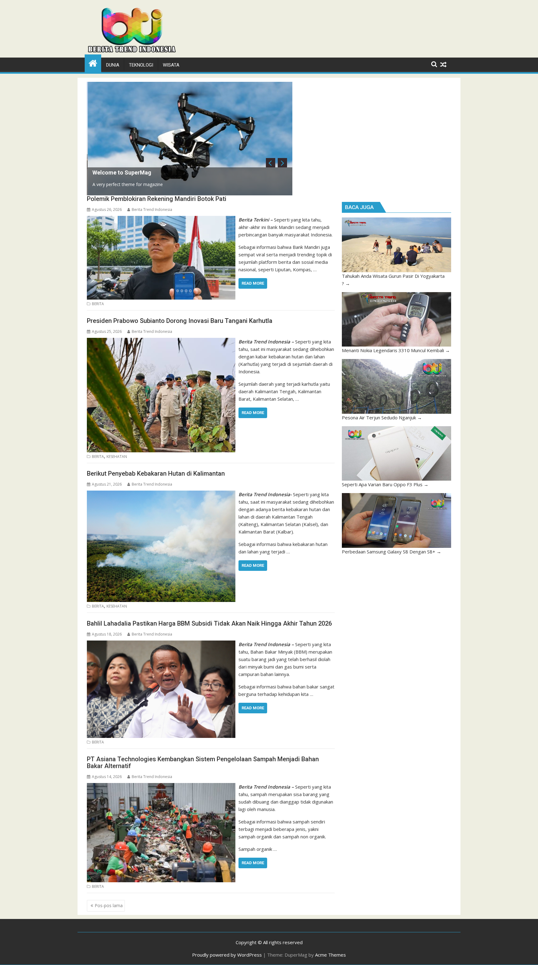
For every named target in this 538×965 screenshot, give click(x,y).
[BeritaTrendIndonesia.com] (93, 62)
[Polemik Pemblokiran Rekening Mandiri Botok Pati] (161, 220)
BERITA (98, 303)
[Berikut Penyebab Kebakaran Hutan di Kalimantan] (161, 494)
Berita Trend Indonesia (152, 209)
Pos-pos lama (109, 905)
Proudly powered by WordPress (227, 955)
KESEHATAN (116, 456)
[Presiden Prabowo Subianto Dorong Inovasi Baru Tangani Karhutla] (161, 341)
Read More (253, 283)
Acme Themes (330, 955)
